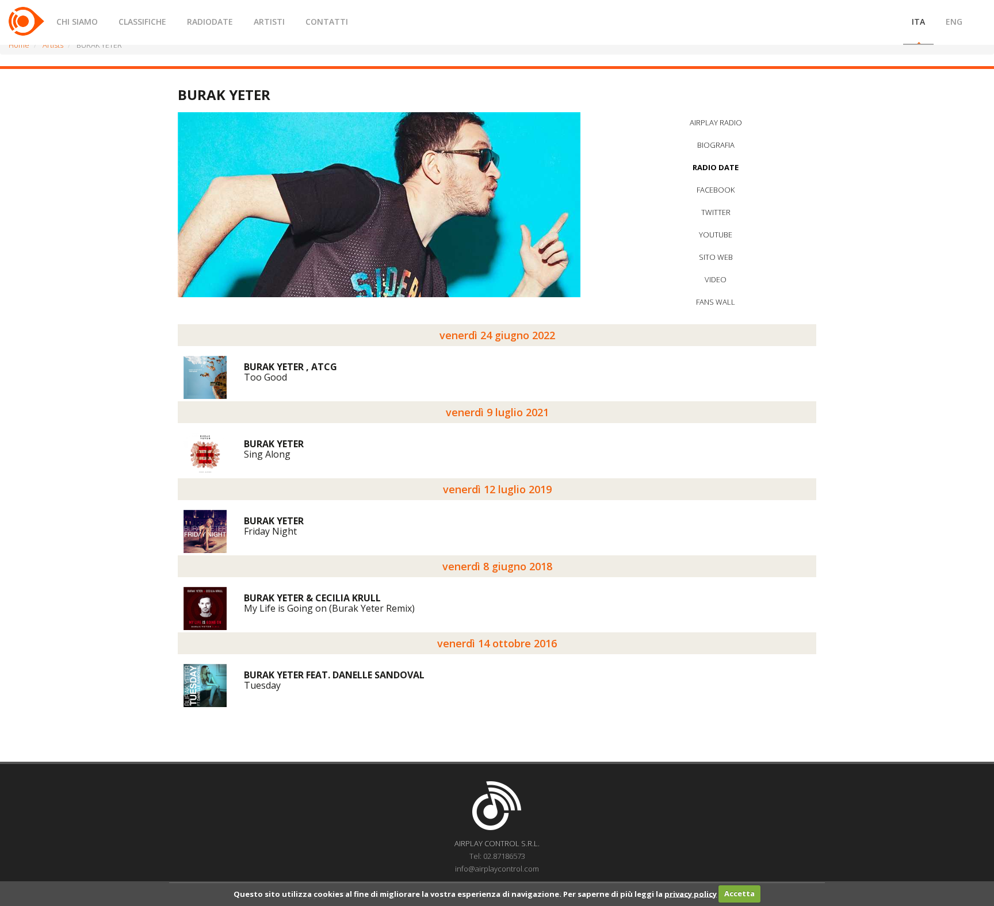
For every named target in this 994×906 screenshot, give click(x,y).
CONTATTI (326, 21)
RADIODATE (210, 21)
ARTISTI (269, 21)
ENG (954, 21)
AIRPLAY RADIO (716, 122)
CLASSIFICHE (142, 21)
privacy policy (690, 893)
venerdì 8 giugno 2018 (497, 566)
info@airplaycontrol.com (497, 868)
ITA (918, 21)
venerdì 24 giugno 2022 (497, 335)
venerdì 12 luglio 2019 (497, 489)
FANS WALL (715, 302)
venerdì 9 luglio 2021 (497, 412)
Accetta (739, 893)
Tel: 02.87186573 (497, 856)
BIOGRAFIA (716, 145)
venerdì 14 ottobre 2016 (497, 643)
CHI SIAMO (77, 21)
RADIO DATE (716, 167)
